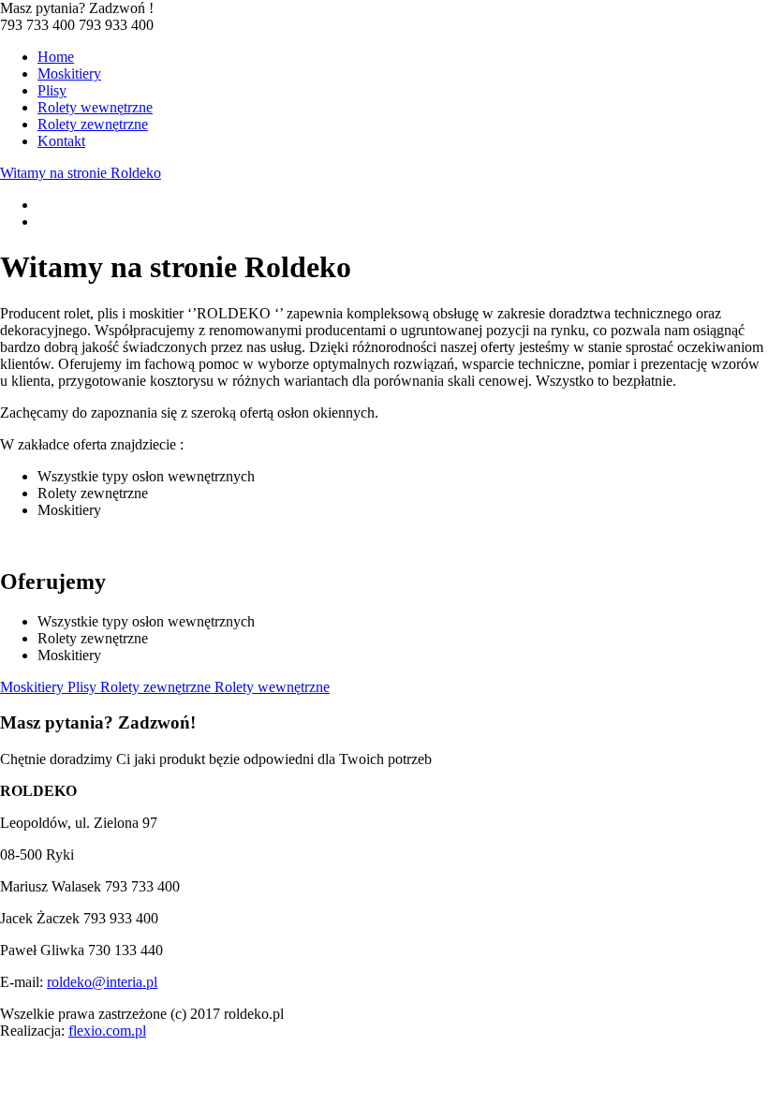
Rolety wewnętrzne (95, 107)
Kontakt (61, 141)
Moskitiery (69, 73)
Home (55, 57)
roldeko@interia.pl (102, 982)
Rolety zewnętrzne (92, 124)
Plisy (51, 90)
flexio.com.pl (107, 1031)
